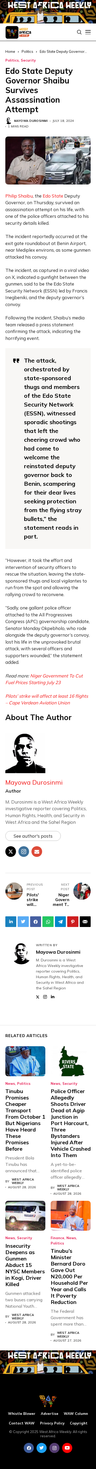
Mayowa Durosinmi (31, 121)
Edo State (53, 196)
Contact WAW (22, 1423)
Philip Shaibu (19, 196)
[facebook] (29, 1448)
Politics (12, 60)
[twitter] (42, 1448)
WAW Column (76, 1414)
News (10, 1084)
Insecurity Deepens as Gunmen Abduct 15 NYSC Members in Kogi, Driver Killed (25, 1264)
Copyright (78, 1423)
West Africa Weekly (23, 1181)
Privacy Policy (52, 1423)
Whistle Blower (21, 1414)
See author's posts (33, 836)
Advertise (49, 1414)
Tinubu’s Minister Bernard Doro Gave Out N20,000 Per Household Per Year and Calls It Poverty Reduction (69, 1276)
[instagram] (54, 1448)
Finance (57, 1238)
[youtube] (67, 1448)
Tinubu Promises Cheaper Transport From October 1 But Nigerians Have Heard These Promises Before (25, 1120)
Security (28, 60)
